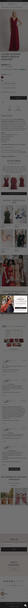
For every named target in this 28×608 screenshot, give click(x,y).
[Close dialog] (26, 296)
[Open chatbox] (25, 605)
